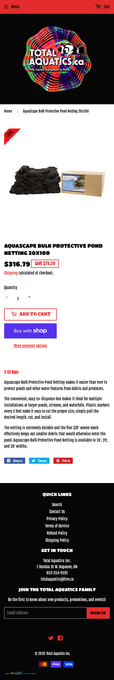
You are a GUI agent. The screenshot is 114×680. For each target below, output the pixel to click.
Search (57, 504)
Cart (106, 6)
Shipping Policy (57, 540)
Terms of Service (57, 526)
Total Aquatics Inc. (58, 653)
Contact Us (57, 511)
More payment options (30, 345)
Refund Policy (57, 533)
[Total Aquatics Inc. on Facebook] (60, 638)
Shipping (11, 273)
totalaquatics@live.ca (57, 579)
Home (8, 111)
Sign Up (98, 613)
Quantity (10, 287)
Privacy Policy (57, 518)
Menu (15, 6)
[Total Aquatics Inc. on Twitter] (51, 638)
